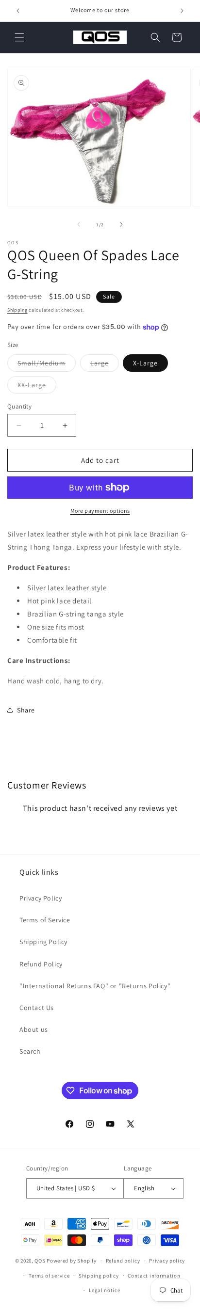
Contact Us (36, 1007)
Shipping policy (99, 1275)
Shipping (17, 310)
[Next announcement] (182, 10)
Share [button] (26, 710)
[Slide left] (78, 224)
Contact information (154, 1275)
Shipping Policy (43, 941)
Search (30, 1051)
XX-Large (36, 387)
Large (104, 365)
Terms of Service (44, 920)
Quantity (19, 406)
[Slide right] (121, 224)
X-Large (145, 363)
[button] (19, 37)
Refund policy (123, 1260)
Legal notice (104, 1290)
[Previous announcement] (18, 10)
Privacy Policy (40, 898)
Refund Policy (41, 964)
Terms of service (49, 1275)
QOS (39, 1260)
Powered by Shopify (72, 1260)
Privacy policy (167, 1260)
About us (33, 1029)
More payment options (100, 510)
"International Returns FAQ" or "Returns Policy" (94, 985)
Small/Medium (46, 365)
